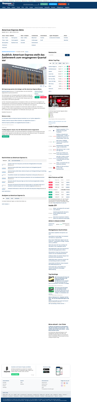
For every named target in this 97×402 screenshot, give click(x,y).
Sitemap (4, 387)
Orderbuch (4, 45)
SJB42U (68, 194)
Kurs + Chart (5, 37)
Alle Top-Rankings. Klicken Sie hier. (56, 303)
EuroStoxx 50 (23, 394)
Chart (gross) (14, 37)
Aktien (4, 7)
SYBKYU (68, 184)
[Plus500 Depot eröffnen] (9, 5)
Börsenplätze (5, 42)
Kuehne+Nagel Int (53, 66)
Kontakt (4, 382)
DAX (22, 0)
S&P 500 (47, 394)
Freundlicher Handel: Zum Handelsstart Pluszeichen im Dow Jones (23, 174)
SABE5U (68, 192)
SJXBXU (68, 182)
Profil (41, 40)
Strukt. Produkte (39, 7)
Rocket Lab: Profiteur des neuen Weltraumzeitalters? (62, 153)
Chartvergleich (14, 40)
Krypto (31, 7)
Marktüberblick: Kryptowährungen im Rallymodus (62, 146)
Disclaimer (44, 385)
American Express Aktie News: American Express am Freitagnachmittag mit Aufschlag (27, 171)
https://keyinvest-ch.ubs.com (59, 202)
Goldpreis (55, 394)
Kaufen (37, 97)
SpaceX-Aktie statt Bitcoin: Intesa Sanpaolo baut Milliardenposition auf (58, 264)
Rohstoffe (47, 7)
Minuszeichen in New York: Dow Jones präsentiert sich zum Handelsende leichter (26, 177)
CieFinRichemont (52, 69)
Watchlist (66, 40)
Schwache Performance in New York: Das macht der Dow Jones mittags (24, 188)
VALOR (3, 32)
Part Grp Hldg (52, 78)
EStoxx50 (37, 0)
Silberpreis (16, 396)
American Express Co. (52, 224)
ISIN (11, 32)
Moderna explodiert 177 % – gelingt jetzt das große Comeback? (62, 131)
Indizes (13, 7)
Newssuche (52, 52)
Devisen (53, 7)
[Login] (68, 4)
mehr (50, 91)
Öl (65, 0)
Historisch (4, 47)
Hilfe (21, 382)
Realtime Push (14, 42)
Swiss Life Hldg (52, 81)
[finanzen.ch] (8, 3)
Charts (37, 95)
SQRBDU (68, 187)
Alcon (50, 86)
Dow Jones (30, 394)
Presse (4, 385)
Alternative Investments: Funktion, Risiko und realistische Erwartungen (61, 217)
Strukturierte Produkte (54, 37)
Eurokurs (11, 396)
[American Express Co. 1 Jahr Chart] (66, 224)
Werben (22, 384)
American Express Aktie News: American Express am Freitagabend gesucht (24, 167)
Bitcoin (51, 0)
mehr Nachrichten (6, 191)
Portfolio (66, 37)
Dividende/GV (35, 42)
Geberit (50, 71)
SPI (9, 0)
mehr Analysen (5, 204)
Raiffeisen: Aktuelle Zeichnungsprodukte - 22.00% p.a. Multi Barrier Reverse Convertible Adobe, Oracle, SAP (62, 136)
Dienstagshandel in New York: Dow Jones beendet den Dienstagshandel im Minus (59, 249)
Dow (16, 0)
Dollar (58, 0)
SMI (3, 0)
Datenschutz (44, 384)
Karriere (4, 384)
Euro (29, 0)
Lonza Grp (51, 74)
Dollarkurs (5, 396)
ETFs (23, 7)
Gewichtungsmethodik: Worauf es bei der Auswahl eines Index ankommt (60, 213)
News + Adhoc (24, 37)
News (8, 7)
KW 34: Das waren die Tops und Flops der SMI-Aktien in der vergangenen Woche (58, 245)
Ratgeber (67, 7)
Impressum (44, 382)
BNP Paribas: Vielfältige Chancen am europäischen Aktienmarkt (62, 142)
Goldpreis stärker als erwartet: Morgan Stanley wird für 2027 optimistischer (59, 256)
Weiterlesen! (5, 136)
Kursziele (23, 42)
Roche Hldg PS (52, 76)
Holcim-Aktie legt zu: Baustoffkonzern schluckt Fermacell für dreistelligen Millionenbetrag (57, 268)
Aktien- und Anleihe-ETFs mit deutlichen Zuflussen (62, 163)
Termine (42, 37)
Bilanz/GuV (34, 37)
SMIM (15, 394)
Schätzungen (34, 40)
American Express (39, 91)
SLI (12, 394)
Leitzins (60, 396)
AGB (43, 387)
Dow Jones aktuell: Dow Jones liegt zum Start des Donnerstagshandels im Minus (26, 181)
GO (67, 55)
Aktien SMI (5, 394)
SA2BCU (68, 197)
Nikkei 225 (42, 394)
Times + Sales (5, 40)
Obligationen (60, 7)
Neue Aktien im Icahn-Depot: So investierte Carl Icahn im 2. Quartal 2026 (58, 237)
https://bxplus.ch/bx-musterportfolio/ (57, 119)
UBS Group (51, 83)
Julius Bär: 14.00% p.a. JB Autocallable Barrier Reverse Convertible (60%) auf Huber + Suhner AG (62, 158)
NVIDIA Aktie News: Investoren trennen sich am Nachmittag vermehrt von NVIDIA (58, 260)
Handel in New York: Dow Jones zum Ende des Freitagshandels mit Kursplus (25, 163)
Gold (44, 0)
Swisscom (51, 88)
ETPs (27, 7)
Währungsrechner (49, 396)
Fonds (18, 7)
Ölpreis (56, 396)
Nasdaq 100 (36, 394)
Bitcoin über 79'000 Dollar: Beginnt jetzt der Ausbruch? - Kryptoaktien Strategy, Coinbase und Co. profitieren (59, 241)
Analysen (23, 40)
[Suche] (38, 4)
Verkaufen (43, 97)
